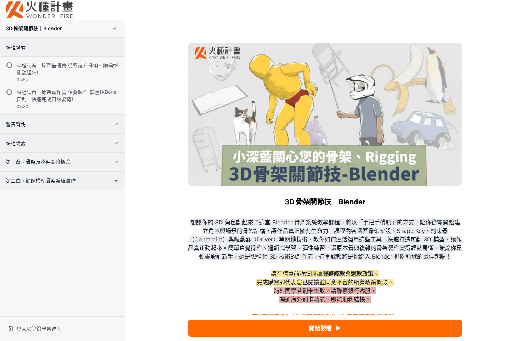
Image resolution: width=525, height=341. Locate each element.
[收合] (114, 28)
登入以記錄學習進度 (38, 329)
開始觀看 (320, 328)
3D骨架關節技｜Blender (34, 28)
